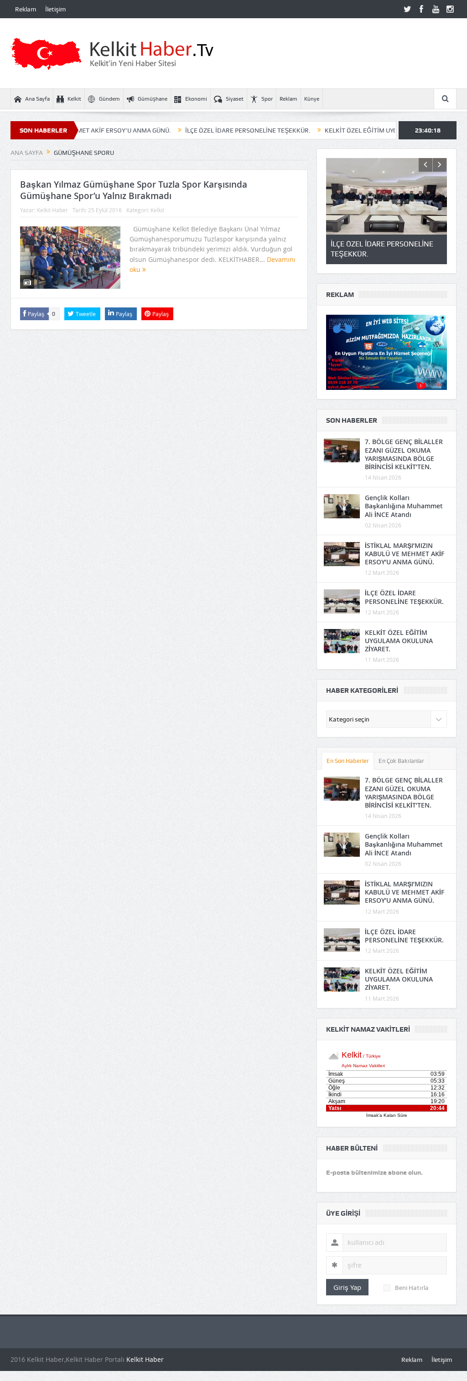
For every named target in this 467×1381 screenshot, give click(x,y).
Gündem (109, 99)
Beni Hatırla (412, 1287)
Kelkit (74, 99)
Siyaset (235, 99)
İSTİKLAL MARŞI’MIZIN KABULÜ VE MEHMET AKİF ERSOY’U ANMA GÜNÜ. (404, 553)
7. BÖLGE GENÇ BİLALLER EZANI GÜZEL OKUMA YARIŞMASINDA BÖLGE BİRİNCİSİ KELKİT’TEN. (404, 454)
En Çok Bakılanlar (401, 760)
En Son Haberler (348, 760)
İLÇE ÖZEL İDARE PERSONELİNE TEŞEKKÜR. (215, 130)
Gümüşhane (152, 99)
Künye (311, 99)
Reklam (25, 9)
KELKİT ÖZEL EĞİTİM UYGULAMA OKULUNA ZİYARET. (367, 130)
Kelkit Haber (52, 210)
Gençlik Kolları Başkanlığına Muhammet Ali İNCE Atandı (404, 505)
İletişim (55, 9)
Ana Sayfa (37, 99)
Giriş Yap (347, 1287)
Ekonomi (196, 99)
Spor (267, 99)
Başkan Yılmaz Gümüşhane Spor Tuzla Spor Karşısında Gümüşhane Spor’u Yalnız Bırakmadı (133, 190)
